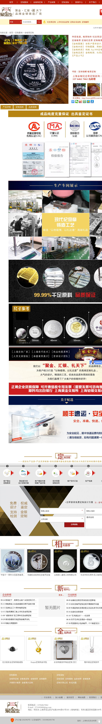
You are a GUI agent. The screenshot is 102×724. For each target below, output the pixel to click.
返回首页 (70, 697)
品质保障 (77, 679)
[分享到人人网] (92, 101)
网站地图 (81, 697)
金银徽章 (43, 679)
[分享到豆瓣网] (84, 101)
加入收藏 (59, 697)
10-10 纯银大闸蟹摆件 (9, 623)
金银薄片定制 (27, 683)
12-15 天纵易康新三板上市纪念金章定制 (16, 612)
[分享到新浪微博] (80, 101)
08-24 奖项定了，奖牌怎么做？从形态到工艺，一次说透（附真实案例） (18, 600)
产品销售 (51, 2)
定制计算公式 (62, 683)
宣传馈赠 (82, 72)
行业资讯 (47, 697)
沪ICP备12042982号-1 (23, 720)
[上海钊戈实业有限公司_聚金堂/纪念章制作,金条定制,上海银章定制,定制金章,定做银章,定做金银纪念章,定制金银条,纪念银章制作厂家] (21, 11)
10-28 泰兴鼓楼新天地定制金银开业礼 (15, 619)
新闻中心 (79, 2)
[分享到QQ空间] (88, 101)
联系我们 (93, 697)
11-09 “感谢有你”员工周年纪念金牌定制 (16, 615)
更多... (61, 595)
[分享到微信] (76, 101)
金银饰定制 (38, 2)
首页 (11, 2)
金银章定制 (29, 33)
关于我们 (92, 2)
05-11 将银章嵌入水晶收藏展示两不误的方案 (18, 604)
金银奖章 (34, 679)
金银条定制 (24, 679)
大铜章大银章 (15, 683)
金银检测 (86, 679)
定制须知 (65, 2)
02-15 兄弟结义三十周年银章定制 (13, 608)
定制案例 (24, 2)
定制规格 (69, 679)
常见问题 (72, 683)
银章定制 (91, 72)
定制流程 (60, 679)
